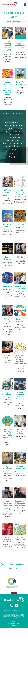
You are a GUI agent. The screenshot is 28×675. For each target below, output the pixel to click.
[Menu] (25, 4)
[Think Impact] (9, 4)
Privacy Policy (14, 621)
